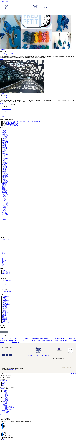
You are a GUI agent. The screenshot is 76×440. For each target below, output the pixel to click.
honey (52, 340)
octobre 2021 (4, 159)
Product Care (4, 260)
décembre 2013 (5, 226)
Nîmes (10, 342)
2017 (4, 13)
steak (47, 342)
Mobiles (3, 252)
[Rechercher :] (5, 104)
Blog (3, 385)
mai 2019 (4, 170)
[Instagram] (7, 355)
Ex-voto (5, 402)
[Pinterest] (10, 355)
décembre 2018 (5, 174)
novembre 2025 (5, 136)
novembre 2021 (5, 158)
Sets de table (6, 399)
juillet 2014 (4, 219)
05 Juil (1, 94)
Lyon (72, 340)
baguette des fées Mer (6, 239)
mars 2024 (4, 146)
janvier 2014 (4, 225)
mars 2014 (4, 223)
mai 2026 (4, 131)
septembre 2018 (5, 176)
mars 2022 (4, 157)
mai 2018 (4, 178)
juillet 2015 (4, 207)
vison (64, 342)
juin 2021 (4, 160)
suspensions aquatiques (59, 342)
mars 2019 (4, 172)
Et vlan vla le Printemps (6, 114)
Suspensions (47, 355)
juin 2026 (4, 130)
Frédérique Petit (42, 340)
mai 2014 (4, 221)
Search (12, 387)
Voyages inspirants (5, 265)
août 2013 (4, 230)
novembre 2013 (5, 227)
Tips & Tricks (4, 262)
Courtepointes (6, 411)
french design (34, 340)
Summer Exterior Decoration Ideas (12, 122)
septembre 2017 (5, 183)
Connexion (4, 270)
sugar (55, 342)
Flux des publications (6, 271)
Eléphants (4, 245)
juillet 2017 (4, 184)
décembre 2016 (5, 191)
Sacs (5, 396)
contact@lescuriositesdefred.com (12, 349)
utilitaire (3, 264)
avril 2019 (4, 171)
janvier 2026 (4, 134)
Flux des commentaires (6, 272)
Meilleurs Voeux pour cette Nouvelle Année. (10, 116)
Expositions (4, 49)
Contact (3, 384)
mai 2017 (4, 186)
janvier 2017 (4, 190)
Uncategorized (4, 263)
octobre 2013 (4, 228)
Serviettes (6, 398)
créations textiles (58, 338)
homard (49, 340)
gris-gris (47, 340)
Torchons (6, 400)
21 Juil (1, 50)
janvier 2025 (4, 140)
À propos (4, 383)
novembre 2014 (5, 215)
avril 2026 (4, 132)
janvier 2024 (4, 147)
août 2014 (4, 218)
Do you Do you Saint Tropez (8, 54)
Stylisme (3, 261)
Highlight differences (7, 419)
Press (3, 259)
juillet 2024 (4, 143)
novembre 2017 (5, 182)
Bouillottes (6, 392)
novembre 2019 (5, 166)
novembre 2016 (5, 192)
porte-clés (4, 257)
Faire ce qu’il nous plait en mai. (7, 111)
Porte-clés (6, 395)
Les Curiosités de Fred (4, 1)
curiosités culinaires (5, 243)
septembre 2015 (5, 205)
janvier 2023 (4, 153)
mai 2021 (4, 161)
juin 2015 (4, 208)
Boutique (3, 382)
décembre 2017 (5, 181)
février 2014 (4, 224)
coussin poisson (16, 338)
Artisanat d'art (4, 401)
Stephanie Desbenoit (51, 342)
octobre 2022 (4, 155)
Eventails (3, 404)
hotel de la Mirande (55, 340)
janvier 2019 (4, 173)
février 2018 (4, 179)
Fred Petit (28, 340)
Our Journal (4, 254)
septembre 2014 (5, 217)
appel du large (2, 338)
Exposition (9, 340)
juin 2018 (4, 177)
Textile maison (29, 355)
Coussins (3, 241)
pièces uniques (15, 342)
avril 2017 (4, 187)
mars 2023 (4, 152)
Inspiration (4, 248)
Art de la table (35, 355)
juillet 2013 (4, 231)
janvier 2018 (4, 180)
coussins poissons (21, 338)
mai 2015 (4, 209)
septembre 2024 (5, 142)
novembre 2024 (5, 141)
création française (29, 338)
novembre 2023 (5, 148)
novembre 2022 (5, 154)
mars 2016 (4, 200)
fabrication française (15, 340)
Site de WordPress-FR (6, 273)
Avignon (5, 338)
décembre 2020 (5, 162)
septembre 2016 (5, 194)
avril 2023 (4, 151)
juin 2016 (4, 197)
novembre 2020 (5, 163)
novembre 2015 (5, 203)
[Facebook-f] (3, 355)
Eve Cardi (5, 340)
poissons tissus (33, 342)
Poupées (3, 258)
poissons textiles (28, 342)
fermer (3, 439)
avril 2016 (4, 199)
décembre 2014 (5, 214)
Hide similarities (6, 418)
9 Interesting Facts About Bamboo (12, 125)
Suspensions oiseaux (8, 409)
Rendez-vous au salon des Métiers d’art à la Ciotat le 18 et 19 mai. (13, 112)
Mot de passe (2, 377)
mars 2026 (4, 133)
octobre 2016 (4, 193)
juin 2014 (4, 220)
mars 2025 (4, 139)
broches (8, 338)
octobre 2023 (4, 149)
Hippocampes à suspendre (9, 407)
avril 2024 (4, 145)
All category (4, 390)
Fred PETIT (8, 51)
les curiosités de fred (64, 340)
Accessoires (41, 355)
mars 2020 (4, 165)
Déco (1, 49)
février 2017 (4, 189)
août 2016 (4, 195)
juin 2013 (4, 232)
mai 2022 (4, 156)
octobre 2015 (4, 204)
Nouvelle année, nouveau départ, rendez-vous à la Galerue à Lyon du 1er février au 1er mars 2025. (23, 121)
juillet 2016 (4, 196)
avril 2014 (4, 222)
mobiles (8, 342)
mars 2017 (4, 188)
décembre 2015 (5, 202)
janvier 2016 (4, 201)
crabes (3, 242)
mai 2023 (4, 150)
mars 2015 (4, 211)
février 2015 (4, 212)
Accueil (1, 13)
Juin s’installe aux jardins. (6, 109)
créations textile (50, 338)
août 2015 (4, 206)
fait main (22, 340)
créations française (36, 338)
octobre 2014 (4, 216)
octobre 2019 (4, 167)
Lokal (71, 340)
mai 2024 (4, 144)
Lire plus (1, 59)
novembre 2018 (5, 175)
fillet (23, 340)
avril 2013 (4, 234)
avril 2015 (4, 210)
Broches (3, 240)
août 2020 (4, 164)
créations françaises (44, 338)
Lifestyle (3, 250)
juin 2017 (4, 185)
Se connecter (2, 379)
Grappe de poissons (5, 247)
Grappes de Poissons (8, 406)
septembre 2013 (5, 229)
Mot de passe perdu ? (3, 380)
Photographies (4, 255)
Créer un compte (73, 373)
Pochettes (6, 394)
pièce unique (22, 342)
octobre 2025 (4, 137)
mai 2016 (4, 198)
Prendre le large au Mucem (8, 98)
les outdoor (4, 249)
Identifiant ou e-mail (4, 375)
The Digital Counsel (12, 369)
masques (3, 251)
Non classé (4, 253)
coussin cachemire (11, 338)
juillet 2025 (4, 138)
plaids (3, 256)
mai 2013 (4, 233)
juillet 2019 (4, 168)
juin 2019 (4, 169)
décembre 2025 (5, 135)
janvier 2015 (4, 213)
